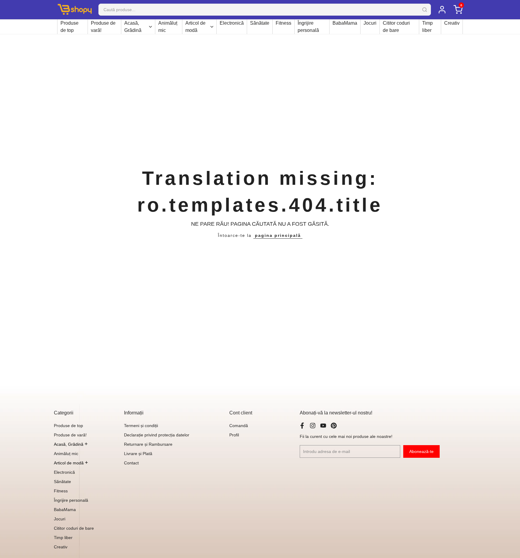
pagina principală (278, 235)
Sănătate (259, 23)
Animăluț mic (167, 26)
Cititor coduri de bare (396, 26)
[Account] (442, 10)
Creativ (452, 23)
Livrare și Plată (138, 453)
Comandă (238, 425)
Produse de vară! (103, 26)
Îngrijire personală (308, 26)
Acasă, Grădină (132, 26)
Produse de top (69, 26)
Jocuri (370, 23)
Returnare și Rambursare (148, 444)
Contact (131, 462)
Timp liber (427, 26)
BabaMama (345, 23)
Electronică (232, 23)
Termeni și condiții (141, 425)
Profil (234, 434)
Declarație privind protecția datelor (156, 434)
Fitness (283, 23)
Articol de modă (195, 26)
